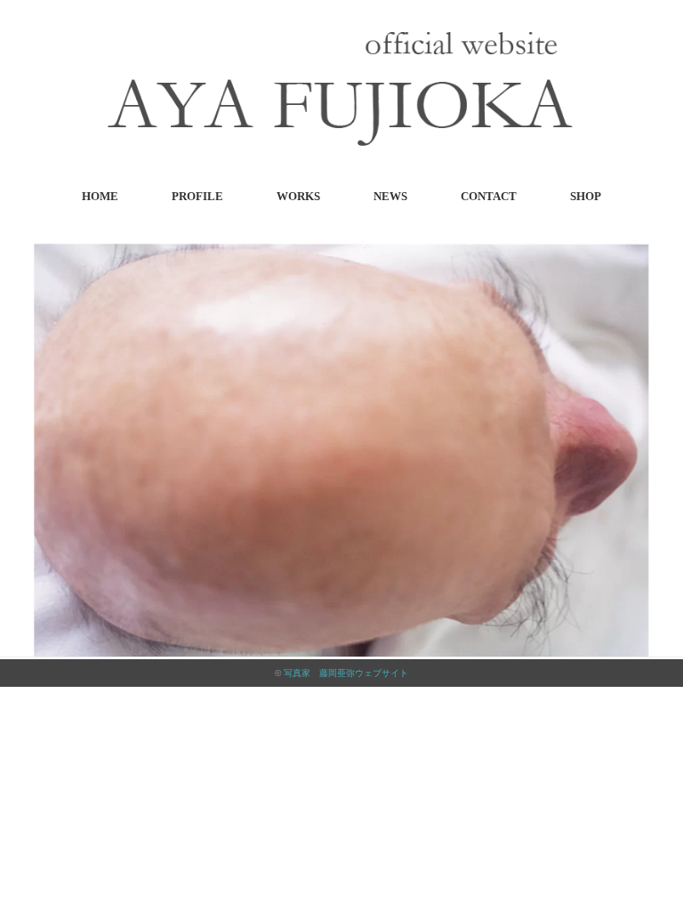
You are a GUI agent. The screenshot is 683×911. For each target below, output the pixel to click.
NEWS (390, 196)
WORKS (298, 196)
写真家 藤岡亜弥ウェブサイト (346, 673)
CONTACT (489, 196)
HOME (100, 196)
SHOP (585, 196)
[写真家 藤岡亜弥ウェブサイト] (341, 37)
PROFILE (197, 196)
